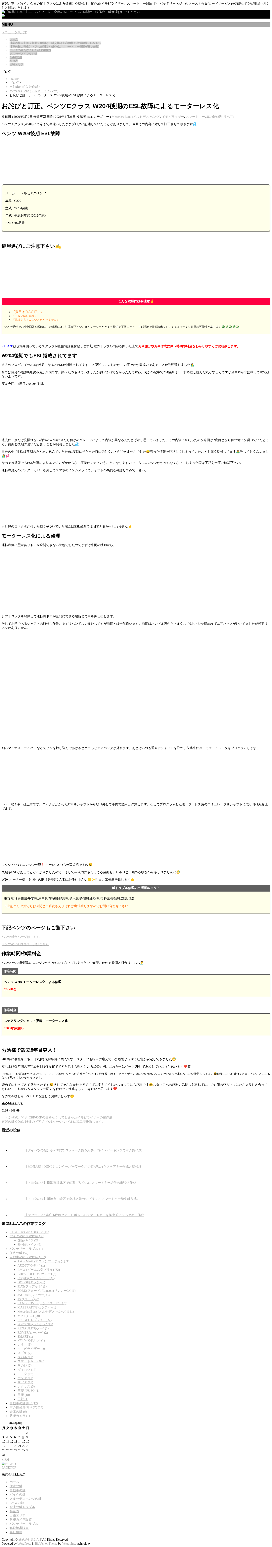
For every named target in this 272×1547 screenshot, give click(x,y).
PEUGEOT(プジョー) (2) (35, 1320)
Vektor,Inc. (69, 1543)
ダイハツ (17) (27, 1369)
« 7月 (5, 1459)
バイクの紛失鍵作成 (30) (27, 1236)
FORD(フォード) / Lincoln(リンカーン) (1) (46, 1290)
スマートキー (195, 116)
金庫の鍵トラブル (22, 1507)
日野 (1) (23, 1399)
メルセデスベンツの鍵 (25, 1498)
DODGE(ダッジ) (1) (31, 1282)
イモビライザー (173, 116)
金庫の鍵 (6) (18, 1411)
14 (19, 1441)
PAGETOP (9, 1467)
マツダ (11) (25, 1382)
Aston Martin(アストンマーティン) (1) (43, 1261)
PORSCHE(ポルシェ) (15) (35, 1324)
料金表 (14, 1511)
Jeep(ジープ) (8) (28, 1299)
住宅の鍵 (16, 1486)
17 (3, 1446)
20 (15, 1446)
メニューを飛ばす (14, 32)
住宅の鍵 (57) (19, 1253)
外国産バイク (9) (29, 1244)
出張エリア (17, 1515)
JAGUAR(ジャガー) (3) (34, 1295)
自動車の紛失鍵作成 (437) (28, 1257)
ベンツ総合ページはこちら (21, 936)
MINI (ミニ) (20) (29, 1315)
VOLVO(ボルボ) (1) (31, 1340)
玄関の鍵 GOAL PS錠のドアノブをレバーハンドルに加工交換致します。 (55, 1121)
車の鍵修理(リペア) (220, 116)
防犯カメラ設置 (21, 1519)
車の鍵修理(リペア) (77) (26, 1407)
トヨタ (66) (25, 1374)
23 (27, 1446)
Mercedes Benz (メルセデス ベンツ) (136, 116)
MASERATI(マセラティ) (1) (37, 1307)
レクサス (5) (26, 1386)
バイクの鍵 (17, 1494)
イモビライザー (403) (32, 1348)
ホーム (14, 1482)
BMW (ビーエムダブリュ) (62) (39, 1269)
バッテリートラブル (24, 1523)
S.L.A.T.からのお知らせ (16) (29, 1232)
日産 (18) (24, 1395)
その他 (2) (24, 1365)
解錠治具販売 (19, 1528)
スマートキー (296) (31, 1361)
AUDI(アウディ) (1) (31, 1265)
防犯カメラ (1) (20, 1415)
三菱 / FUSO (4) (28, 1390)
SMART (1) (25, 1336)
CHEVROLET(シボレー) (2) (37, 1274)
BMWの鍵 (17, 1502)
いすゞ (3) (24, 1344)
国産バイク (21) (28, 1240)
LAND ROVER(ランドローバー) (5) (42, 1303)
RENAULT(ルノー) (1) (33, 1328)
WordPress (24, 1543)
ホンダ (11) (25, 1378)
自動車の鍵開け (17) (24, 1403)
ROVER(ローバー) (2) (33, 1332)
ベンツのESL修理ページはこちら (25, 944)
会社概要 (16, 1532)
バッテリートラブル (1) (26, 1248)
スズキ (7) (24, 1353)
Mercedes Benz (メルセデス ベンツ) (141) (46, 1311)
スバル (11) (25, 1357)
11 (7, 1441)
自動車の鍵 (17, 1490)
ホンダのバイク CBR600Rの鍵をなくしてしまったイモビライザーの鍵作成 (57, 1117)
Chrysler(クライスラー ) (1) (36, 1278)
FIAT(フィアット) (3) (32, 1286)
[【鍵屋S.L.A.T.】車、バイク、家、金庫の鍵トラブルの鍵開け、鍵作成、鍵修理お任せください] (71, 12)
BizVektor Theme (46, 1543)
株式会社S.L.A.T (30, 1539)
